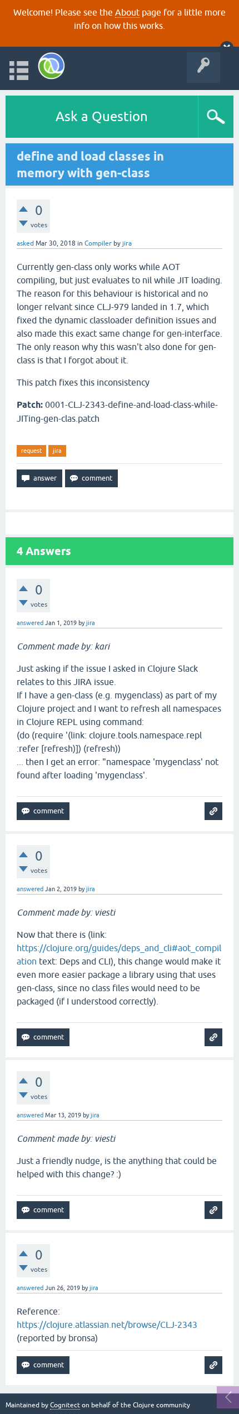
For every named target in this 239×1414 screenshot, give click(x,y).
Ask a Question (102, 116)
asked (25, 243)
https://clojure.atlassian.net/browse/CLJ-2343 (107, 1325)
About (127, 12)
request (31, 450)
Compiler (98, 243)
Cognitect (65, 1405)
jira (57, 450)
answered (30, 622)
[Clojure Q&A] (51, 65)
